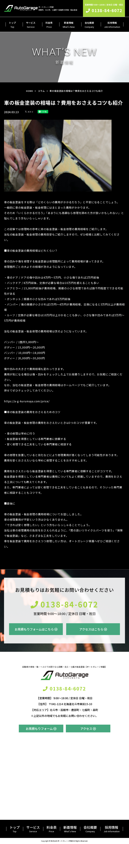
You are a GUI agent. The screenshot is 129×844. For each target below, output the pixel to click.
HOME (29, 90)
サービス (30, 24)
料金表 (49, 24)
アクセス (86, 728)
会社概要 (89, 24)
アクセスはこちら (91, 629)
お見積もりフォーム (39, 728)
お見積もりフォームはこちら (34, 629)
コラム (41, 90)
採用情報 (112, 24)
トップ (12, 24)
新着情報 (69, 24)
